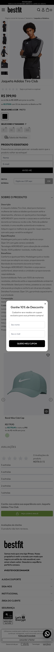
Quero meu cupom (27, 343)
